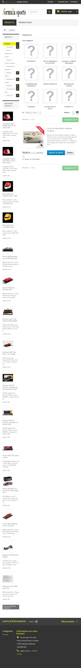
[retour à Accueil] (5, 30)
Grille (73, 114)
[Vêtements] (31, 51)
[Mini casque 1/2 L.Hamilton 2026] (8, 217)
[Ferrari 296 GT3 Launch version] (8, 448)
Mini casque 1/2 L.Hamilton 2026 (8, 226)
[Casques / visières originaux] (69, 51)
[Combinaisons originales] (31, 73)
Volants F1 (9, 95)
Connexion (73, 2)
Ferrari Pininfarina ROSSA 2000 (9, 289)
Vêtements (9, 47)
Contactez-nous (63, 2)
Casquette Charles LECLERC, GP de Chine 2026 (9, 161)
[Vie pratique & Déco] (50, 96)
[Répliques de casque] (69, 73)
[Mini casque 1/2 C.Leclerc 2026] (8, 186)
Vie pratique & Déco (10, 90)
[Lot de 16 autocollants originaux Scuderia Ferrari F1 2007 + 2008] (33, 137)
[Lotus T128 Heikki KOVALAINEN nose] (8, 311)
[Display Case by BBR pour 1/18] (8, 578)
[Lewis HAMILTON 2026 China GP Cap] (8, 116)
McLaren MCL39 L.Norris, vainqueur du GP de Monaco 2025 (10, 387)
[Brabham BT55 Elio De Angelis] (8, 547)
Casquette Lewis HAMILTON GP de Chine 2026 (9, 125)
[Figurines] (31, 96)
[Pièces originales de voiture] (50, 51)
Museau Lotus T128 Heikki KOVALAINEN (10, 320)
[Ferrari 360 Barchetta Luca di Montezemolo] (8, 249)
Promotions (25, 22)
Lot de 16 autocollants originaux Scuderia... (59, 129)
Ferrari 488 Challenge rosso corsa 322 (10, 525)
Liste (77, 114)
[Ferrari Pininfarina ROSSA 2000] (8, 280)
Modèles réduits (8, 74)
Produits (9, 22)
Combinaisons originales (10, 68)
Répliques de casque (9, 80)
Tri (23, 112)
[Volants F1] (69, 96)
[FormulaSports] (14, 12)
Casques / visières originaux (10, 61)
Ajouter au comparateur (32, 159)
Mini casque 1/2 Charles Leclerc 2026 (10, 195)
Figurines (9, 86)
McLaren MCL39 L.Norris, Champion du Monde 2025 (10, 422)
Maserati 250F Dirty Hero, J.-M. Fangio (9, 353)
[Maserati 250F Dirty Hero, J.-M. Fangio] (8, 344)
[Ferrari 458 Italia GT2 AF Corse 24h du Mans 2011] (8, 481)
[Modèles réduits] (50, 73)
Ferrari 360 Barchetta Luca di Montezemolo (10, 257)
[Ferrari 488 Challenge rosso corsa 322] (8, 516)
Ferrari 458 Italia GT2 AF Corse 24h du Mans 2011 (11, 490)
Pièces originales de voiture (8, 53)
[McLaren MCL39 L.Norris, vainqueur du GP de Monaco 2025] (8, 378)
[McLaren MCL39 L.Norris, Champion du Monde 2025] (8, 413)
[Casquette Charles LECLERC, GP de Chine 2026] (8, 151)
